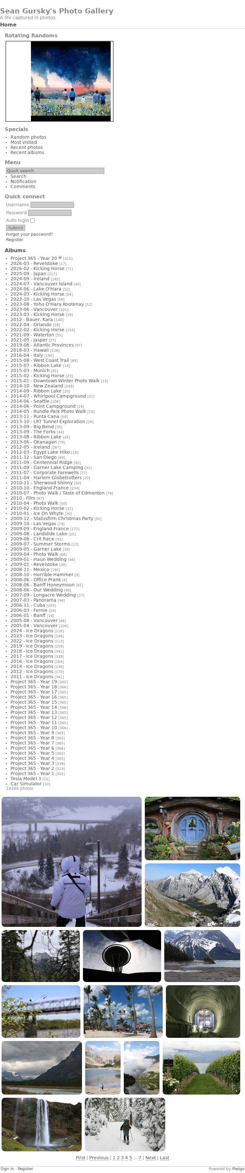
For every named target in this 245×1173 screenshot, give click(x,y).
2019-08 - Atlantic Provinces (42, 345)
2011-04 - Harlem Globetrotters (46, 477)
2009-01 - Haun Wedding (39, 559)
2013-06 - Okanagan (34, 441)
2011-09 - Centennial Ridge (41, 462)
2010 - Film (23, 498)
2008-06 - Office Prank (36, 579)
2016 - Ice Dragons (32, 661)
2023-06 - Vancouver (34, 309)
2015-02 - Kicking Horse (37, 375)
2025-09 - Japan (28, 273)
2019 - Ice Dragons (32, 646)
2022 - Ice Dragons (32, 640)
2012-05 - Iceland (30, 447)
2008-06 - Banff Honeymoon (43, 584)
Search (18, 176)
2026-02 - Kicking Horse (37, 268)
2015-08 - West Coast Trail (40, 360)
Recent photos (27, 147)
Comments (23, 186)
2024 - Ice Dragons (32, 630)
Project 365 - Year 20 (34, 258)
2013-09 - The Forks (33, 431)
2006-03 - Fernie (29, 610)
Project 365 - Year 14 (34, 707)
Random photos (28, 137)
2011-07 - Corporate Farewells (45, 472)
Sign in (7, 1169)
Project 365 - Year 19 (34, 681)
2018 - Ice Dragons (32, 651)
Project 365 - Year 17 (34, 691)
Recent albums (27, 152)
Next (150, 1157)
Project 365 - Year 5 (32, 753)
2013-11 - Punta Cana (35, 416)
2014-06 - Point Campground (43, 406)
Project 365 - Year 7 (32, 742)
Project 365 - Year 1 (32, 773)
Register (14, 239)
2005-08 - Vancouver (34, 620)
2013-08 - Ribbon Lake (36, 436)
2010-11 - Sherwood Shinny (42, 482)
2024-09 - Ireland (30, 278)
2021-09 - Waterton (32, 334)
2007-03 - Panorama (33, 600)
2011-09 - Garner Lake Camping (47, 467)
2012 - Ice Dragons (32, 671)
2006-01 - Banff (28, 615)
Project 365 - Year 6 (32, 748)
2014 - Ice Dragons (32, 666)
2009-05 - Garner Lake (36, 549)
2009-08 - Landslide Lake (39, 533)
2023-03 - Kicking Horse (37, 314)
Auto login (18, 220)
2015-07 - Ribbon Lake (36, 365)
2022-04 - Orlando (31, 324)
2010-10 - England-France (40, 487)
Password (16, 212)
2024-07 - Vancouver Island (41, 283)
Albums (15, 250)
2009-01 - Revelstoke (34, 564)
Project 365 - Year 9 (32, 732)
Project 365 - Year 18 (34, 686)
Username (17, 204)
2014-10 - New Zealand (37, 385)
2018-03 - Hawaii (30, 350)
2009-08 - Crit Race (32, 538)
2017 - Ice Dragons (32, 656)
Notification (23, 181)
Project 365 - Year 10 (34, 727)
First (80, 1157)
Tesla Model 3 (26, 778)
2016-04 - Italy (27, 355)
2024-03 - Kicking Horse (37, 294)
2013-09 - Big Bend (32, 426)
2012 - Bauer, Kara (32, 319)
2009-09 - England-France (40, 528)
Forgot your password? (29, 234)
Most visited (24, 142)
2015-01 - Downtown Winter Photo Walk (55, 380)
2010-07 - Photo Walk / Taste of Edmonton (58, 492)
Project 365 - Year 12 (34, 717)
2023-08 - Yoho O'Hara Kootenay (47, 304)
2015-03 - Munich (30, 370)
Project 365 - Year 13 (34, 712)
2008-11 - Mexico (30, 569)
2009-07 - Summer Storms (40, 543)
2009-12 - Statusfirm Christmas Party (52, 518)
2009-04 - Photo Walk (34, 554)
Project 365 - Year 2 (32, 768)
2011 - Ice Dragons (32, 676)
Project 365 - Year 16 (34, 697)
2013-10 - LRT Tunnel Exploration (48, 421)
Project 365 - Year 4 (32, 758)
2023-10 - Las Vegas (33, 299)
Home (8, 25)
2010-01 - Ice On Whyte (37, 513)
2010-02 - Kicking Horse (37, 508)
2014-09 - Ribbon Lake (36, 390)
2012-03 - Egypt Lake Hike (40, 452)
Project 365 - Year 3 (32, 763)
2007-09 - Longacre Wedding (43, 594)
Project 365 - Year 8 (32, 737)
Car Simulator (26, 783)
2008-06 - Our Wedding (37, 589)
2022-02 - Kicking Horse (37, 329)
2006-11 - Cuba (28, 605)
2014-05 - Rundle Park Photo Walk (48, 411)
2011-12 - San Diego (34, 457)
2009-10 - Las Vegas (33, 523)
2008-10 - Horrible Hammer (42, 574)
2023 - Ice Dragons (32, 635)
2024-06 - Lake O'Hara (36, 288)
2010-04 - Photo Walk (34, 503)
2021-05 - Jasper (29, 339)
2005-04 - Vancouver (34, 625)
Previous (98, 1157)
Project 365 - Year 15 (34, 702)
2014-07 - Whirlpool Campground (48, 396)
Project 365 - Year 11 (34, 722)
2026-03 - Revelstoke (34, 263)
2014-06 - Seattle (30, 401)
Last (164, 1157)
